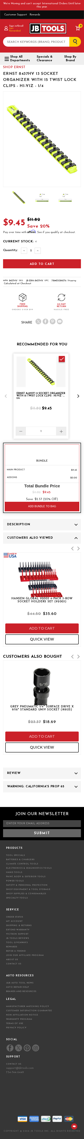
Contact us (13, 1064)
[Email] (60, 321)
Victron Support (17, 934)
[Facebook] (45, 321)
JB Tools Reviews (17, 938)
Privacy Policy (16, 1028)
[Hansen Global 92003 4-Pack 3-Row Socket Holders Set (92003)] (42, 593)
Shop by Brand (70, 58)
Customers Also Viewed (30, 537)
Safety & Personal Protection (27, 885)
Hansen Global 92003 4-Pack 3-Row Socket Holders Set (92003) (41, 600)
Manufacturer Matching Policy (27, 1006)
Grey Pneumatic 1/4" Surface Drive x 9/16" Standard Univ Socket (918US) (42, 708)
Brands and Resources (21, 991)
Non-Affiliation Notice (22, 1015)
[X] (38, 321)
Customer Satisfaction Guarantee (29, 1011)
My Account (14, 921)
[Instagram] (35, 1048)
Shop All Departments (19, 58)
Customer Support (15, 14)
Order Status (14, 917)
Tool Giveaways (17, 942)
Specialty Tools (17, 898)
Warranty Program (19, 1019)
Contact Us (13, 964)
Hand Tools (14, 872)
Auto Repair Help (17, 987)
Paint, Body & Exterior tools (26, 877)
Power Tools (15, 881)
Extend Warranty (18, 930)
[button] (5, 396)
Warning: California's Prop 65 (35, 786)
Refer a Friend (16, 951)
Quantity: (10, 250)
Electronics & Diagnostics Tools (29, 868)
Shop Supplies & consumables (26, 894)
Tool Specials (15, 855)
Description (18, 524)
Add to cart (42, 628)
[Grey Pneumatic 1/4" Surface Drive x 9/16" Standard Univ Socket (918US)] (42, 702)
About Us (12, 959)
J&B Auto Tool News (20, 983)
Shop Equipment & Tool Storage (28, 889)
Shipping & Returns (19, 925)
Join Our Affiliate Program (25, 955)
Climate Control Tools (22, 864)
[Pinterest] (52, 321)
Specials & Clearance (44, 58)
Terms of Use (14, 1023)
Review (14, 773)
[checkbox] (62, 359)
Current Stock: (20, 241)
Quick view (42, 639)
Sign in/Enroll (16, 26)
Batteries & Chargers (20, 860)
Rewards (35, 14)
